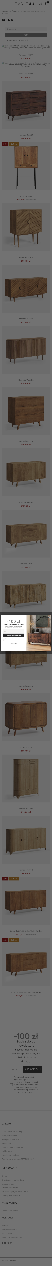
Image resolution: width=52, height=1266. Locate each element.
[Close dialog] (48, 617)
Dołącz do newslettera (14, 635)
